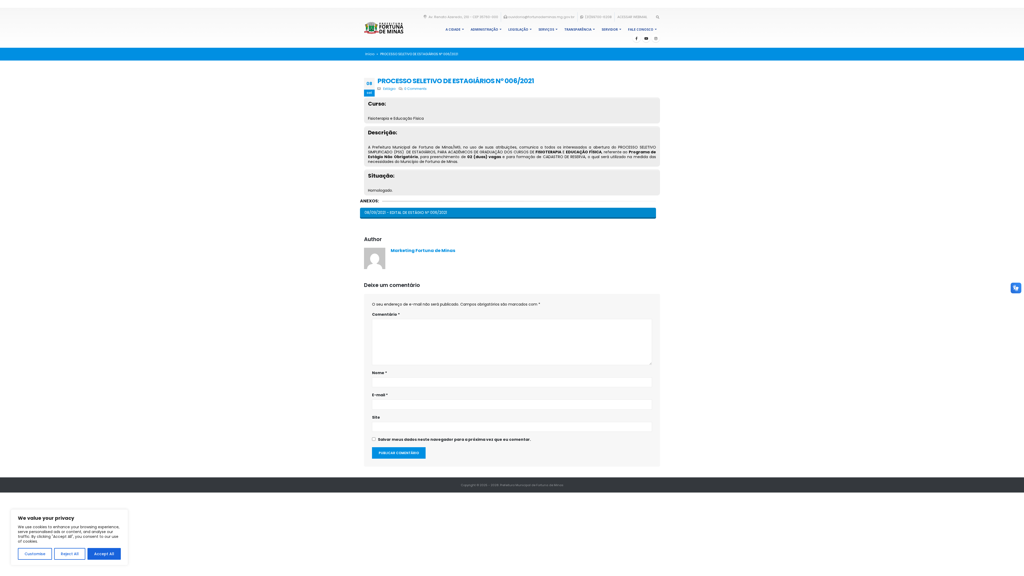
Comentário (386, 314)
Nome (379, 372)
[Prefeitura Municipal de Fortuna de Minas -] (383, 28)
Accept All (104, 554)
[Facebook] (637, 38)
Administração (484, 29)
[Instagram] (656, 38)
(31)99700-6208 (598, 17)
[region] (69, 537)
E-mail (380, 395)
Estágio (389, 88)
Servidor (610, 29)
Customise (35, 554)
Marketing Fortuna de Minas (423, 250)
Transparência (577, 29)
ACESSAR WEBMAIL (632, 17)
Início (369, 54)
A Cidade (453, 29)
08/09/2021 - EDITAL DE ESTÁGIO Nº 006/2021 (406, 212)
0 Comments (415, 88)
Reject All (70, 554)
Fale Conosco (640, 29)
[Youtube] (646, 38)
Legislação (518, 29)
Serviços (546, 29)
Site (376, 417)
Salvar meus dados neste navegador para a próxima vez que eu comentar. (454, 439)
